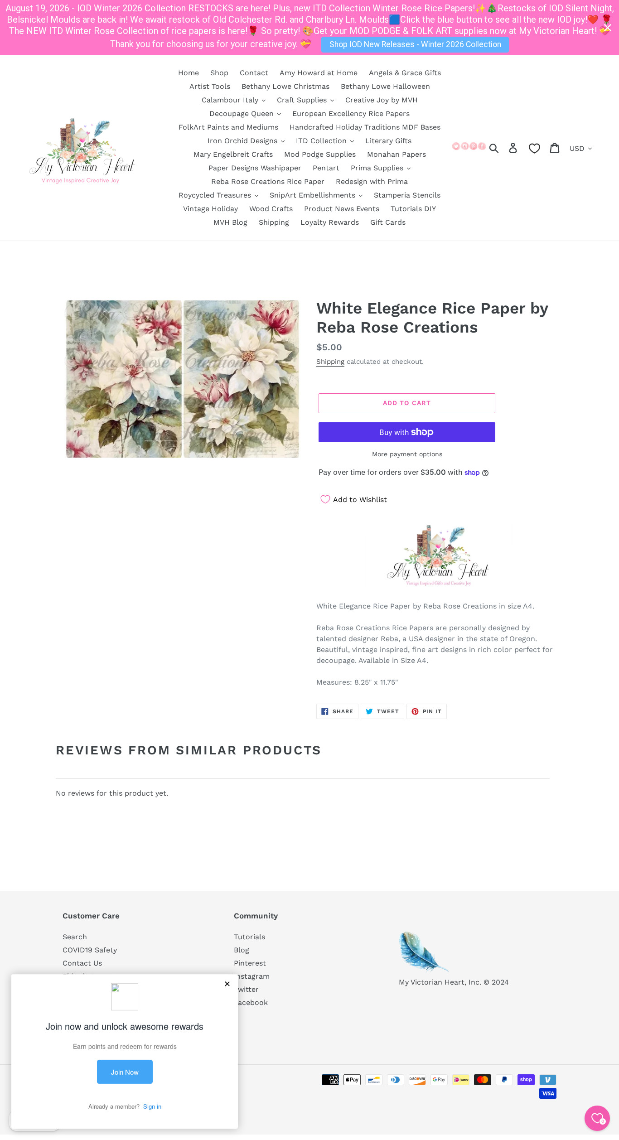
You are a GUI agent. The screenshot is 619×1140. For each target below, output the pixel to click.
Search (75, 936)
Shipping (330, 361)
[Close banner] (607, 27)
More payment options (407, 454)
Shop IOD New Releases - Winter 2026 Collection (415, 44)
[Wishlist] (534, 148)
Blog (241, 950)
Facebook (251, 1002)
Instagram (252, 976)
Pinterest (250, 963)
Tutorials (249, 936)
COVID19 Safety (90, 950)
